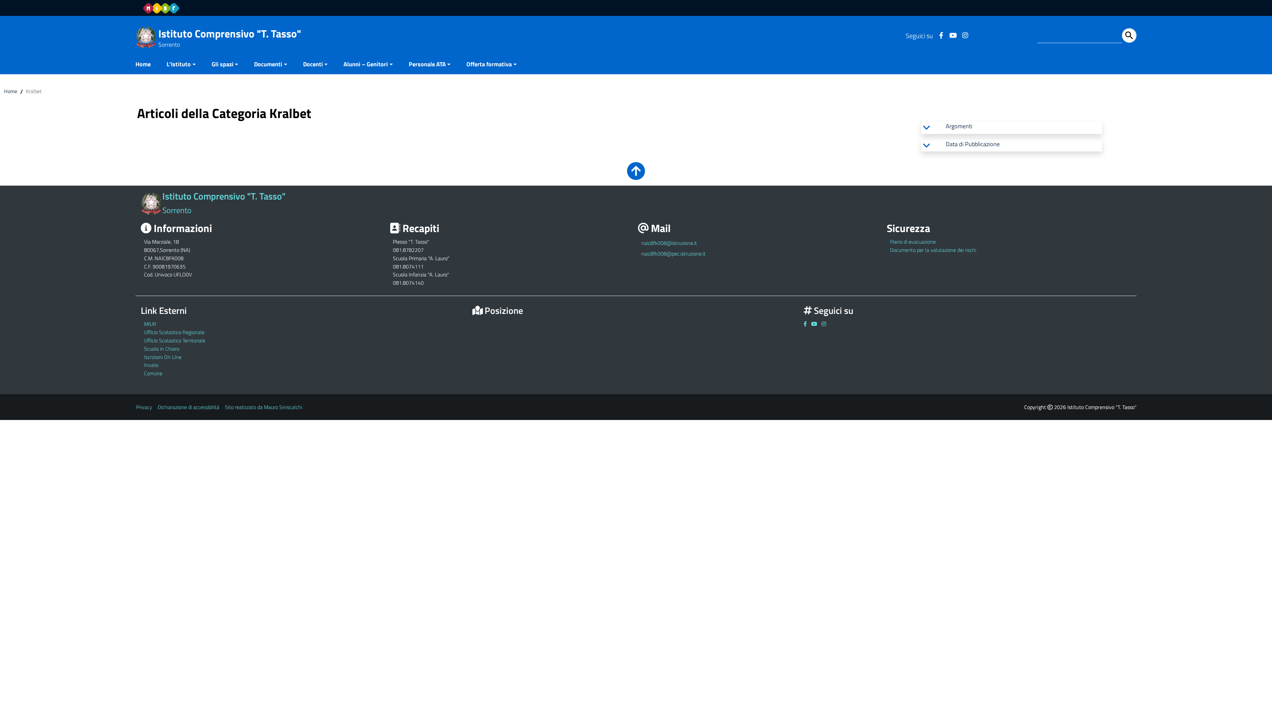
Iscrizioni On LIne (163, 357)
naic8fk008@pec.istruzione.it (673, 254)
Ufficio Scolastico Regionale (174, 332)
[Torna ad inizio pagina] (636, 175)
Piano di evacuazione (913, 242)
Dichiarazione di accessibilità (188, 407)
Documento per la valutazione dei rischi (933, 250)
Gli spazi (223, 64)
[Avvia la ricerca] (1129, 35)
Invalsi (151, 365)
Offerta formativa (489, 64)
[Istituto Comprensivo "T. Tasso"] (146, 36)
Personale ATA (427, 64)
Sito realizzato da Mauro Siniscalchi (263, 407)
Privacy (144, 407)
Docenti (313, 64)
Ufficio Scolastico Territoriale (174, 340)
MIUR (150, 324)
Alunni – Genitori (366, 64)
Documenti (268, 64)
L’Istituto (179, 64)
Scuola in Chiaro (161, 349)
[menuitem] (147, 64)
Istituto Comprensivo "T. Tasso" (229, 33)
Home (143, 64)
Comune (153, 373)
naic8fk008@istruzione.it (669, 243)
